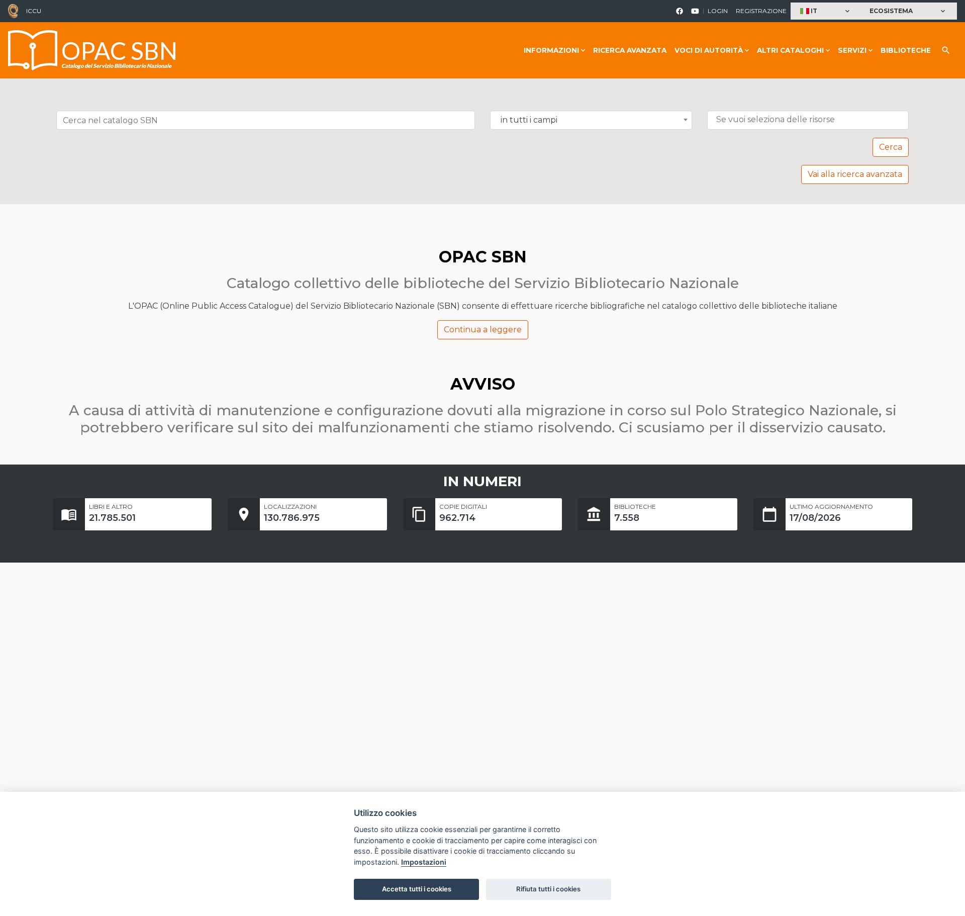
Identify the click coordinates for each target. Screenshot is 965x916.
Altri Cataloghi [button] (790, 50)
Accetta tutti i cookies (416, 889)
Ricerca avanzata (629, 50)
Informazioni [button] (551, 50)
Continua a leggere (483, 329)
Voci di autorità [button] (708, 50)
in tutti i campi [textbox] (529, 120)
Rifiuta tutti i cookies (548, 889)
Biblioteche (906, 50)
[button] (826, 11)
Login (718, 11)
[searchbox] (810, 119)
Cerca (890, 147)
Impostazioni (423, 862)
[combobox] (591, 120)
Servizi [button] (852, 50)
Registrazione (761, 11)
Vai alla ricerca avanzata (855, 174)
